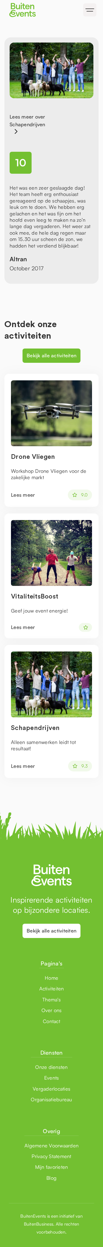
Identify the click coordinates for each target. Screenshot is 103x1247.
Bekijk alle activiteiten (51, 355)
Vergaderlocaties (51, 1089)
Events (51, 1078)
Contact (51, 1021)
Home (51, 978)
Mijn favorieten (51, 1167)
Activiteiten (51, 988)
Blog (51, 1178)
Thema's (51, 999)
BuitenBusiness (39, 1224)
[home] (28, 10)
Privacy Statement (51, 1156)
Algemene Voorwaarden (51, 1145)
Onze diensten (51, 1067)
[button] (89, 9)
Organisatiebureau (51, 1099)
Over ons (51, 1010)
